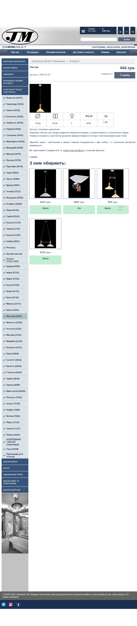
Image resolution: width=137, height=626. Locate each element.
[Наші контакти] (132, 32)
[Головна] (120, 32)
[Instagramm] (10, 604)
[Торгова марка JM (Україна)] (20, 36)
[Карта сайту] (126, 32)
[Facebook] (18, 604)
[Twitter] (3, 604)
